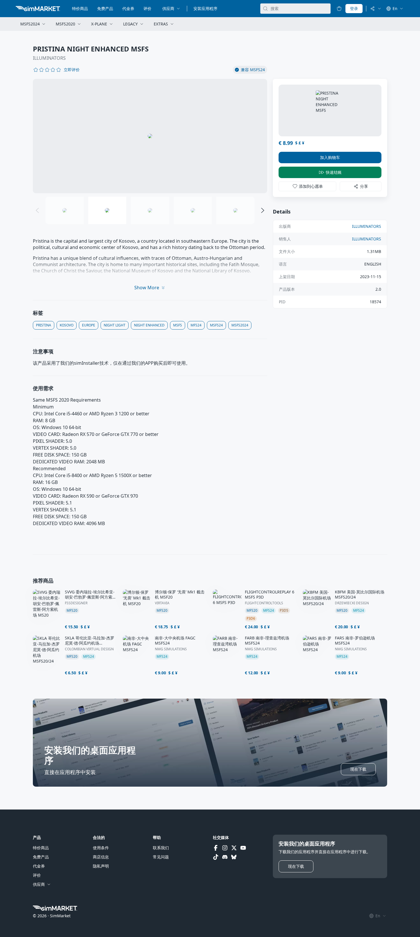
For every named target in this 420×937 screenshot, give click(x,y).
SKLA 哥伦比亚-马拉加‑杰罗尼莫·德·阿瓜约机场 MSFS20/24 (89, 640)
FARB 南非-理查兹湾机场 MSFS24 (267, 640)
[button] (72, 70)
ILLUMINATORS (49, 58)
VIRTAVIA (162, 603)
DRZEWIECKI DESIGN (352, 603)
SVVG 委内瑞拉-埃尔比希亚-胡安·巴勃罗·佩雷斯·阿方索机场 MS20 (90, 594)
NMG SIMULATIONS (171, 649)
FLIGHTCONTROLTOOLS (264, 603)
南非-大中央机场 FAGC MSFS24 (175, 640)
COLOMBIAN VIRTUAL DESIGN (89, 649)
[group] (150, 136)
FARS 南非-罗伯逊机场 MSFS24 (355, 640)
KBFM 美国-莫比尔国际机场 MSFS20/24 (359, 594)
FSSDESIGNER (76, 603)
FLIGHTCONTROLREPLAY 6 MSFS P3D (269, 594)
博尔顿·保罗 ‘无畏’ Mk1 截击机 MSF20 (180, 594)
